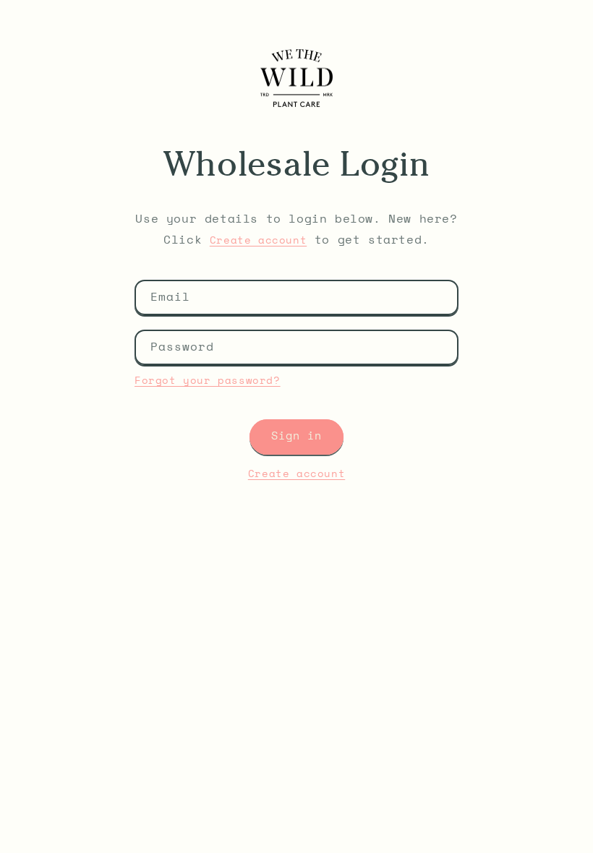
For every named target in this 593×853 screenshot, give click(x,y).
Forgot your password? (208, 381)
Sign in (296, 436)
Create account (258, 241)
